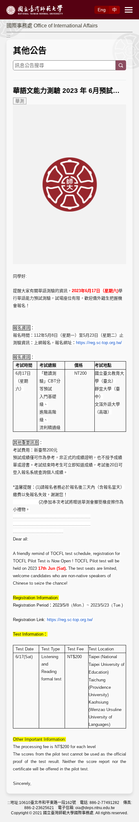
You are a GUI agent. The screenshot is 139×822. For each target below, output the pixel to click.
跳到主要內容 (13, 3)
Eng (102, 9)
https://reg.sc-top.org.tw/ (99, 342)
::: (8, 35)
